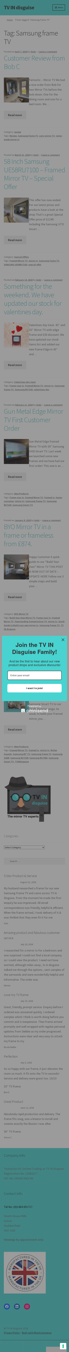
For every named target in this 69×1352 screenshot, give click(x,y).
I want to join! (34, 688)
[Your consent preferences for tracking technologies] (63, 1346)
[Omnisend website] (34, 708)
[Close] (63, 640)
